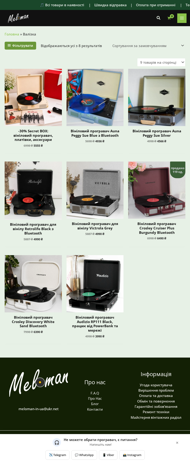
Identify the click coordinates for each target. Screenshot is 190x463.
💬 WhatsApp (84, 455)
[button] (159, 18)
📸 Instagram (132, 455)
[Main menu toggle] (182, 18)
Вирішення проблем (156, 390)
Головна (12, 34)
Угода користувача (156, 385)
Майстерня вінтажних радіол (156, 417)
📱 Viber (108, 455)
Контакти (95, 409)
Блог (95, 403)
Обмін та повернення (156, 401)
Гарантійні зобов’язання (156, 406)
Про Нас (95, 398)
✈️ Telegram (57, 455)
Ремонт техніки (156, 411)
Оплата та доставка (156, 395)
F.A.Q (95, 393)
